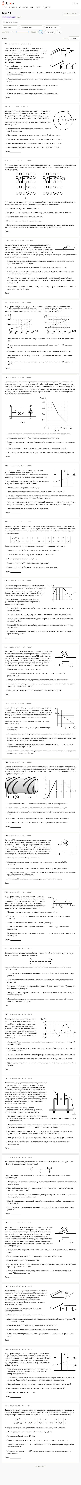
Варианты (46, 7)
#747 (6, 703)
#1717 (6, 1286)
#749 (6, 836)
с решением (50, 32)
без (59, 32)
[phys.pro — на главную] (8, 2)
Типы (31, 7)
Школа (25, 7)
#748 (6, 762)
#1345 (6, 1014)
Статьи (4, 7)
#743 (6, 522)
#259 (6, 161)
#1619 (6, 1157)
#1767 (6, 1406)
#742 (6, 466)
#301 (6, 302)
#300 (6, 240)
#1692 (6, 1223)
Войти (76, 3)
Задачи (38, 7)
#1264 (6, 949)
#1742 (6, 1349)
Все (41, 32)
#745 (6, 647)
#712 (6, 377)
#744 (6, 581)
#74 (6, 44)
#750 (6, 892)
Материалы (13, 7)
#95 (6, 107)
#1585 (6, 1078)
